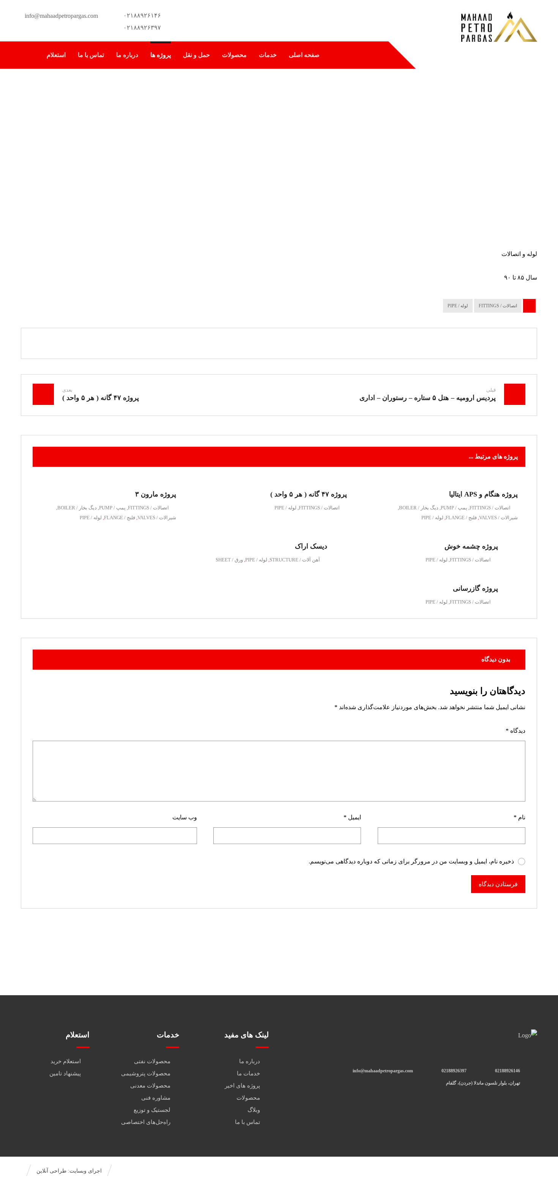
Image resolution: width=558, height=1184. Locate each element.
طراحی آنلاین (51, 1171)
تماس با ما (247, 1122)
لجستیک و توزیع (152, 1110)
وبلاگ (253, 1110)
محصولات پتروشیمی (145, 1073)
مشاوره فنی (155, 1098)
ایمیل (352, 817)
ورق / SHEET (229, 560)
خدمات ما (248, 1073)
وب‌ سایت (184, 817)
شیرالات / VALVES (498, 517)
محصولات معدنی (150, 1086)
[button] (29, 55)
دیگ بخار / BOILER (418, 508)
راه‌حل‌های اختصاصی (145, 1122)
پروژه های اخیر (242, 1086)
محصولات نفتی (152, 1061)
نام (519, 817)
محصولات (248, 1098)
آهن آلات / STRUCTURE (295, 560)
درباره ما (249, 1061)
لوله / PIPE (458, 305)
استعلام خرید (65, 1061)
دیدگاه (515, 730)
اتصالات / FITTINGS (498, 305)
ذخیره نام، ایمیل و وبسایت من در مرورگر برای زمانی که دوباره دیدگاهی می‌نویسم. (411, 861)
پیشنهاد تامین (65, 1073)
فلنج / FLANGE (461, 517)
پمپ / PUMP (454, 508)
